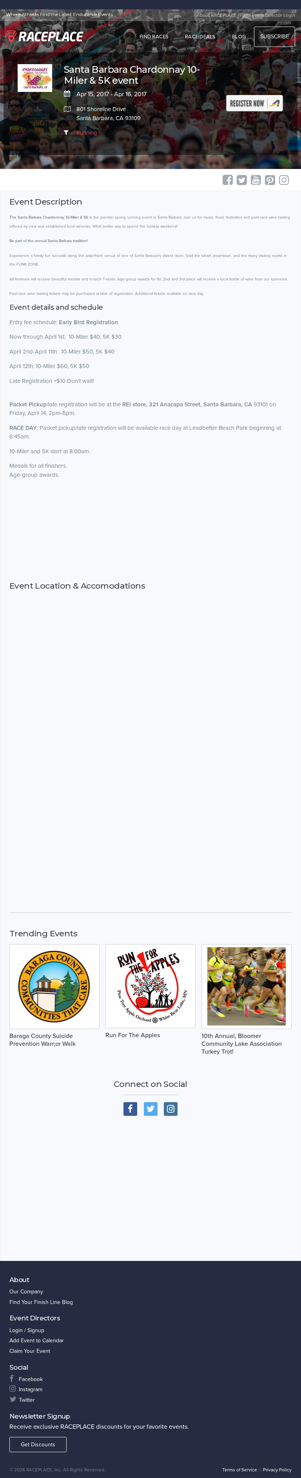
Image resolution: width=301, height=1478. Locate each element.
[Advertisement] (150, 537)
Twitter (27, 1400)
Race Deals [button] (200, 37)
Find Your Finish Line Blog (41, 1302)
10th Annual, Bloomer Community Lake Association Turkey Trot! (241, 1044)
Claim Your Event (29, 1351)
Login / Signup (26, 1330)
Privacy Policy (277, 1470)
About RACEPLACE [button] (217, 15)
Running (86, 132)
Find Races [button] (154, 37)
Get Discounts (38, 1444)
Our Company (26, 1291)
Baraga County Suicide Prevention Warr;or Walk (42, 1040)
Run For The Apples (132, 1035)
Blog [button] (239, 37)
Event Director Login (273, 15)
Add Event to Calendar (36, 1340)
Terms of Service (239, 1470)
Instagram (30, 1389)
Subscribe (274, 36)
